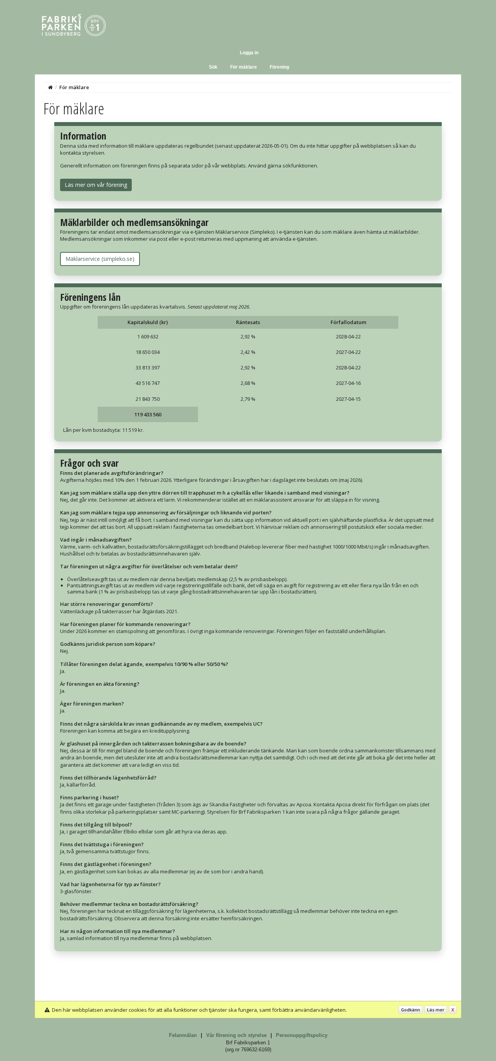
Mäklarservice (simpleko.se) (99, 258)
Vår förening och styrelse (236, 1035)
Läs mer (435, 1010)
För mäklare (243, 67)
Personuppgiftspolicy (301, 1035)
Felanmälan (183, 1035)
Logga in (249, 52)
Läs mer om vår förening (96, 184)
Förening (279, 67)
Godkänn (410, 1010)
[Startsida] (50, 87)
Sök (213, 67)
